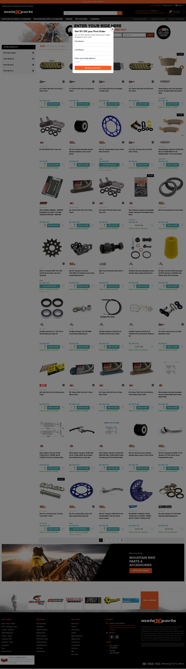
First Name (79, 41)
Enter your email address (85, 58)
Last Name (79, 50)
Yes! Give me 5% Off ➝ (93, 68)
